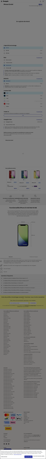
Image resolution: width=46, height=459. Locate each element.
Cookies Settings (4, 456)
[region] (23, 454)
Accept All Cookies (28, 456)
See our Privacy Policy (18, 454)
